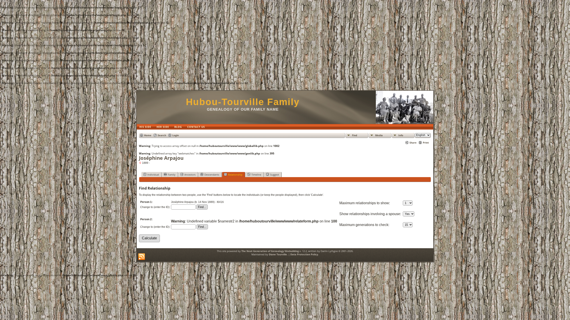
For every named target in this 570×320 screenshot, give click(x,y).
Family (171, 174)
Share (413, 142)
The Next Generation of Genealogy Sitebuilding (270, 251)
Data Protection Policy (304, 254)
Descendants (211, 174)
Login (175, 135)
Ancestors (189, 174)
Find (354, 135)
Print (426, 142)
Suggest (274, 174)
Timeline (256, 174)
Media (379, 135)
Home (147, 135)
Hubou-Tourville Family (242, 102)
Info (400, 135)
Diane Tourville (278, 254)
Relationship (235, 174)
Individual (153, 174)
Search (162, 135)
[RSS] (141, 256)
